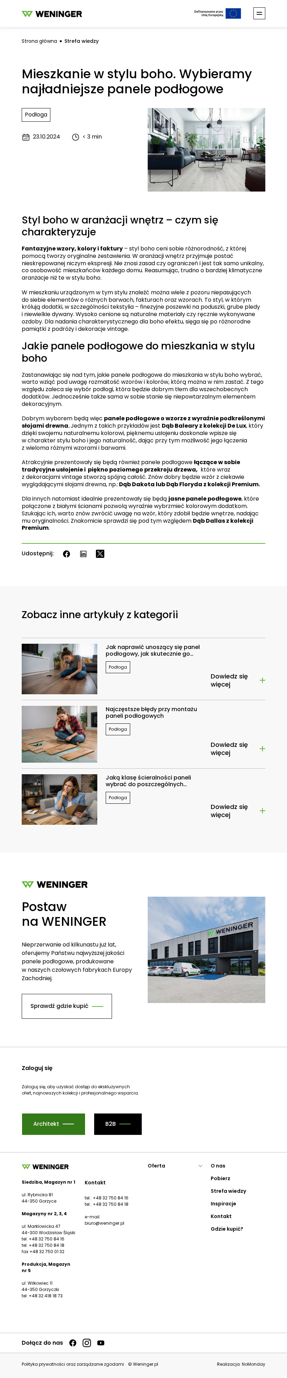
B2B (110, 1124)
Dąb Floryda (184, 484)
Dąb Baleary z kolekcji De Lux (204, 426)
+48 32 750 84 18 (110, 1204)
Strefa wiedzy (81, 41)
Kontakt (221, 1216)
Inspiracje (223, 1203)
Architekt (46, 1124)
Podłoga (36, 115)
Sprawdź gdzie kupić (59, 1006)
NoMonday (253, 1364)
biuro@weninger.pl (104, 1223)
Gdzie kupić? (227, 1228)
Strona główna (39, 41)
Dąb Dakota (136, 484)
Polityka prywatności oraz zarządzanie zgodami (73, 1364)
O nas (218, 1165)
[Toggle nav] (259, 13)
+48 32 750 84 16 (110, 1198)
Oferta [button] (156, 1165)
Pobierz (220, 1178)
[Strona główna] (52, 13)
